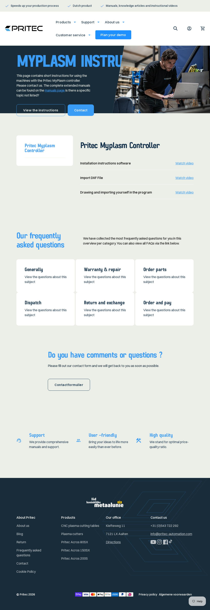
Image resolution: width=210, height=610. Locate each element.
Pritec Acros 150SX (75, 550)
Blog (19, 534)
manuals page (55, 90)
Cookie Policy (26, 571)
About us (22, 526)
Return (21, 542)
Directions (113, 542)
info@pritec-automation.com (171, 534)
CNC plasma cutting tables (80, 526)
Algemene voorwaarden (175, 594)
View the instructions (40, 110)
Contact (81, 110)
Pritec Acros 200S (74, 558)
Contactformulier (69, 385)
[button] (64, 22)
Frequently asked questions (28, 552)
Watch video (184, 163)
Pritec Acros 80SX (74, 542)
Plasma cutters (72, 534)
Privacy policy (148, 594)
